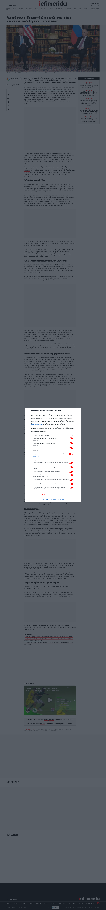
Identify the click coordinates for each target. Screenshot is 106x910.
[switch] (71, 438)
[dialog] (53, 455)
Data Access (53, 499)
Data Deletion (45, 499)
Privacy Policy (61, 499)
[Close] (78, 410)
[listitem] (53, 435)
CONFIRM (42, 494)
